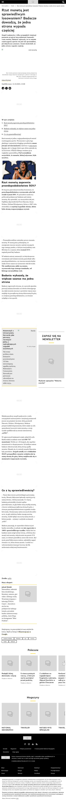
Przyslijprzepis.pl (55, 770)
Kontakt (5, 749)
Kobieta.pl (37, 768)
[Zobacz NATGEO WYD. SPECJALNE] (48, 714)
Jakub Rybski (6, 80)
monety (32, 638)
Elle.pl (2, 768)
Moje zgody (15, 752)
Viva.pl (3, 773)
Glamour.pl (21, 768)
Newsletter (6, 752)
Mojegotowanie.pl (55, 768)
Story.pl (53, 773)
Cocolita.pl (37, 773)
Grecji (14, 148)
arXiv (10, 578)
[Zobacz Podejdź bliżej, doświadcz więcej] (10, 663)
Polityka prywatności (25, 749)
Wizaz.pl (20, 773)
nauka (5, 641)
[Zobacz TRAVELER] (29, 714)
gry (25, 638)
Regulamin (13, 749)
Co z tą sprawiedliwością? (12, 134)
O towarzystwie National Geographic (45, 749)
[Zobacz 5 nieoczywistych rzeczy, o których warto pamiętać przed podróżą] (29, 663)
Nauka (12, 6)
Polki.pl (36, 770)
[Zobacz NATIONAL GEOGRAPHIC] (10, 714)
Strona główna (5, 6)
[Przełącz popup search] (63, 2)
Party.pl (20, 770)
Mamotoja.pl (4, 770)
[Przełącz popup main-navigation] (3, 2)
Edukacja (18, 638)
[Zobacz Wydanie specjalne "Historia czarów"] (51, 361)
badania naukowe (8, 638)
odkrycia (13, 641)
